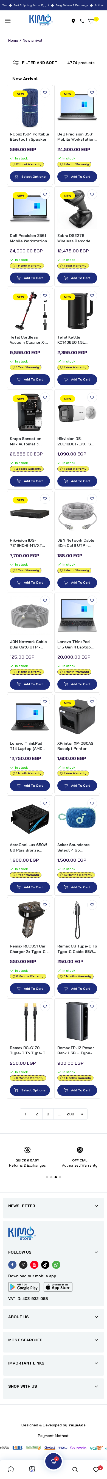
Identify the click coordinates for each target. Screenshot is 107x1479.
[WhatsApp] (56, 1265)
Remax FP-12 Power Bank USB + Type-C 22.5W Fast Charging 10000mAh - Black (76, 1050)
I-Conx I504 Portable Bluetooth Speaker (29, 137)
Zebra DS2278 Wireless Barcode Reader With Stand (75, 238)
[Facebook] (12, 1265)
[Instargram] (23, 1265)
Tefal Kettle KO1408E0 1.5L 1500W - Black (71, 340)
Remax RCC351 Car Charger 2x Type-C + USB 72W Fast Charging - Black (29, 949)
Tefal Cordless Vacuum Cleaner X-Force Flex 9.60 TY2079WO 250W (27, 340)
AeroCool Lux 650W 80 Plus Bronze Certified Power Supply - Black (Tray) (30, 847)
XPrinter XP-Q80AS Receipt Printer (75, 746)
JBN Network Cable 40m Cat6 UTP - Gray (75, 543)
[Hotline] (83, 21)
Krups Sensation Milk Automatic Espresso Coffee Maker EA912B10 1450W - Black (26, 441)
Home (13, 40)
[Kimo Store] (41, 21)
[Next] (81, 1114)
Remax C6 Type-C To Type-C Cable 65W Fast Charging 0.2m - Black (77, 949)
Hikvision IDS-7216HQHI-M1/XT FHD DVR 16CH (26, 543)
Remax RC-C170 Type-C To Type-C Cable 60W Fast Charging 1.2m (27, 1050)
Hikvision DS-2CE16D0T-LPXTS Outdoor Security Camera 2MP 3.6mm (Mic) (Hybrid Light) (75, 441)
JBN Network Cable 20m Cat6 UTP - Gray (28, 644)
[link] (45, 93)
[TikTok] (45, 1265)
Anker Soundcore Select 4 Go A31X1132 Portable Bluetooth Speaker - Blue (77, 847)
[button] (47, 1177)
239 (70, 1114)
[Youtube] (34, 1265)
